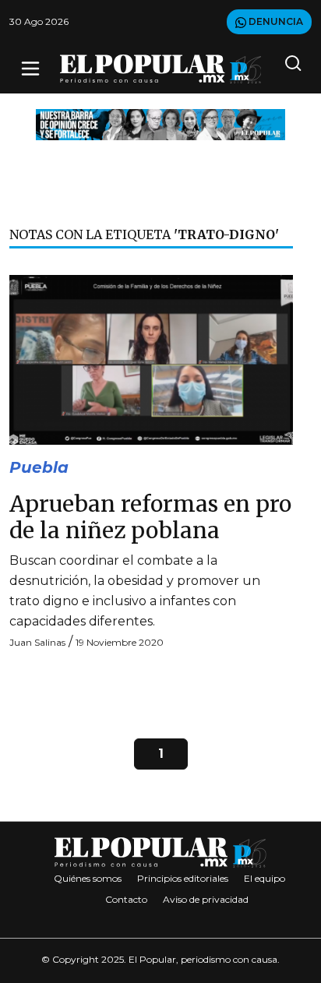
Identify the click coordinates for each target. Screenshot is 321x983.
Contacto (126, 899)
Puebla (39, 467)
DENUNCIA (274, 21)
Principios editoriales (182, 878)
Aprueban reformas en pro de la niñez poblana (150, 517)
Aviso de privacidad (206, 899)
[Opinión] (160, 123)
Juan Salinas (37, 642)
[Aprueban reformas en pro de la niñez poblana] (151, 358)
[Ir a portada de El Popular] (161, 69)
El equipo (264, 878)
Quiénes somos (88, 878)
